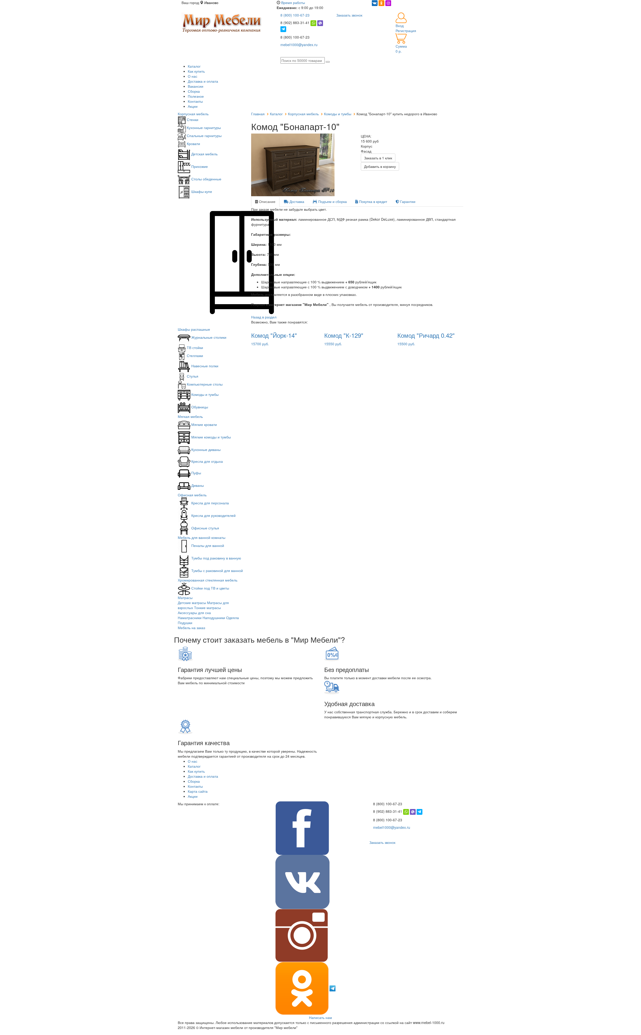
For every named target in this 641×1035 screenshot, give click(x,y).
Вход (400, 25)
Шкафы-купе (201, 191)
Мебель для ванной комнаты (201, 537)
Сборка (194, 91)
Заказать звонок (349, 15)
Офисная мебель (192, 494)
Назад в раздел (263, 316)
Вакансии (195, 86)
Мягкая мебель (190, 416)
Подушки (185, 622)
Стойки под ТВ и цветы (209, 588)
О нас (192, 76)
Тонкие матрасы (207, 607)
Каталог (194, 66)
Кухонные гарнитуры (203, 127)
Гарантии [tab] (407, 201)
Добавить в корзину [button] (380, 166)
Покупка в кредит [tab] (372, 201)
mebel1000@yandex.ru (298, 44)
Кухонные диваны (205, 449)
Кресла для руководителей (213, 515)
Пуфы (195, 472)
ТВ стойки (194, 347)
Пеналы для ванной (207, 545)
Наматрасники (190, 617)
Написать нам (320, 1017)
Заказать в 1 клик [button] (378, 157)
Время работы (293, 2)
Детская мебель (204, 153)
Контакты (195, 101)
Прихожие (199, 166)
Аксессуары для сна (194, 612)
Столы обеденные (205, 178)
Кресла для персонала (209, 502)
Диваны (197, 485)
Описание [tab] (266, 201)
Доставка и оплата (203, 81)
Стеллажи (194, 355)
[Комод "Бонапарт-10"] (302, 165)
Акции (193, 106)
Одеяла (232, 617)
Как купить (196, 71)
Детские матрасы (192, 602)
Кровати (193, 143)
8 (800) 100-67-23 (294, 15)
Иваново (211, 2)
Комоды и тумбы (204, 394)
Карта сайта (198, 791)
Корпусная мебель (193, 113)
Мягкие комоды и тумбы (210, 436)
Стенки (192, 119)
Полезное (196, 96)
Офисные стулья (204, 527)
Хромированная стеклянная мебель (207, 580)
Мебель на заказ (191, 627)
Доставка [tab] (296, 201)
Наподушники (214, 617)
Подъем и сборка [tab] (332, 201)
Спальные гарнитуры (204, 135)
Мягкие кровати (203, 424)
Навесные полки (204, 365)
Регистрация (406, 30)
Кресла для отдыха (206, 461)
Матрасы (185, 597)
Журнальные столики (208, 337)
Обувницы (199, 406)
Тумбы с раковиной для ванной (216, 570)
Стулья (192, 376)
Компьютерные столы (204, 384)
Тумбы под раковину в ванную (215, 557)
